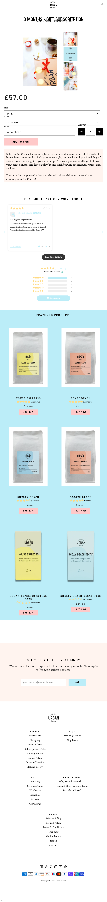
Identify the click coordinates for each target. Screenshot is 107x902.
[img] (17, 209)
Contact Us (35, 735)
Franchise (35, 795)
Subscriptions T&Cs (35, 749)
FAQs (72, 732)
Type (6, 117)
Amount (82, 125)
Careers (35, 799)
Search (35, 732)
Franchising (72, 777)
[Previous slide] (4, 232)
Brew (7, 127)
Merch (53, 840)
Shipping (35, 740)
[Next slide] (102, 232)
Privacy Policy (35, 753)
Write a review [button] (53, 298)
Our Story (35, 781)
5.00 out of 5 (60, 268)
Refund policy (35, 767)
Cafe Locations (35, 786)
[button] (39, 246)
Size (6, 108)
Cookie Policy (35, 758)
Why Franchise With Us (72, 781)
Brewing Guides (72, 735)
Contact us (35, 803)
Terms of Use (35, 744)
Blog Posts (72, 740)
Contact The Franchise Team (72, 786)
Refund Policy (53, 823)
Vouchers (54, 845)
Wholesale (35, 790)
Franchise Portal (72, 790)
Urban (53, 814)
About (35, 777)
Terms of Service (35, 762)
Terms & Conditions (53, 827)
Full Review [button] (15, 247)
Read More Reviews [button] (53, 257)
